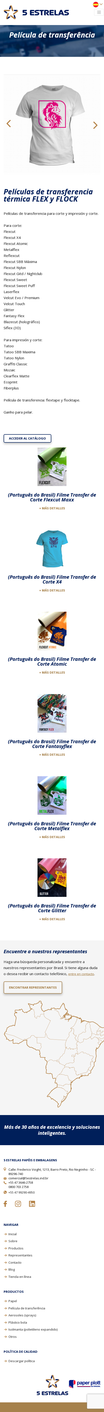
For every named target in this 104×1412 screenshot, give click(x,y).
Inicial (12, 1234)
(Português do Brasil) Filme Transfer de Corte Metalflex (52, 826)
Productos (15, 1248)
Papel (12, 1301)
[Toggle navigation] (99, 12)
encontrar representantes (33, 987)
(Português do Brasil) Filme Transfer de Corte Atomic (52, 661)
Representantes (20, 1255)
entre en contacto (81, 974)
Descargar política (21, 1361)
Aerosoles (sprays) (22, 1315)
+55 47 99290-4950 (21, 1192)
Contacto (15, 1262)
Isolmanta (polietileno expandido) (33, 1329)
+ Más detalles (52, 508)
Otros (12, 1336)
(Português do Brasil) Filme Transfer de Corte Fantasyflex (52, 743)
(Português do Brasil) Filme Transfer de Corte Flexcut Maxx (52, 497)
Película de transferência (26, 1308)
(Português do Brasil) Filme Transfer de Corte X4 (52, 579)
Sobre (12, 1241)
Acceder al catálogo (27, 438)
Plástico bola (17, 1322)
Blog (11, 1269)
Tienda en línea (19, 1276)
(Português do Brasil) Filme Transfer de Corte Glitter (52, 908)
